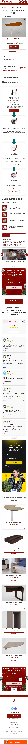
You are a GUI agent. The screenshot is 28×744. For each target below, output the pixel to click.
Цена (4, 235)
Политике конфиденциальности (14, 686)
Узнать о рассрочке (14, 164)
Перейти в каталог (14, 191)
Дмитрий (9, 355)
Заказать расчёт (14, 46)
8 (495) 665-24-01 (14, 102)
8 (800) (14, 712)
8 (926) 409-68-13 (14, 104)
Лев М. (8, 371)
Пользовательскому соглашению (11, 687)
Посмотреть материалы (14, 301)
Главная (4, 7)
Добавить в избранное (14, 727)
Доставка (13, 235)
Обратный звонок (14, 715)
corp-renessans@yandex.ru (14, 718)
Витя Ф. (8, 421)
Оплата (21, 235)
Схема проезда (14, 724)
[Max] (15, 490)
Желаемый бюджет (15, 282)
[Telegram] (13, 490)
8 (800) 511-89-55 (15, 100)
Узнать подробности (23, 67)
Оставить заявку (14, 110)
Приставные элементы (14, 7)
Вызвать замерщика (14, 137)
